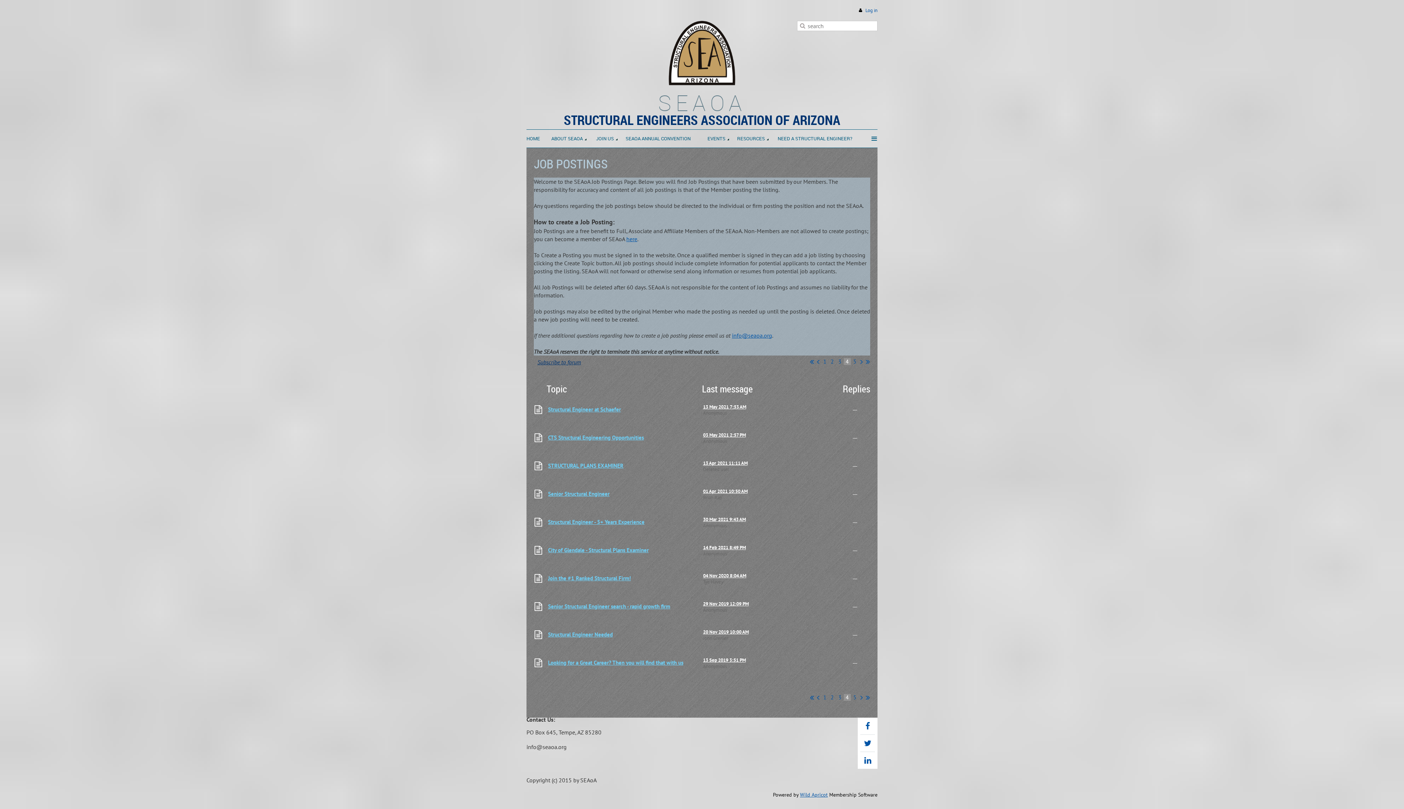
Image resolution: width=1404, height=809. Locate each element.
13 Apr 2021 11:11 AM (725, 463)
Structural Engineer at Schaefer (584, 409)
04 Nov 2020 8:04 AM (724, 576)
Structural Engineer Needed (580, 634)
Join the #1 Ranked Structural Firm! (589, 578)
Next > (861, 361)
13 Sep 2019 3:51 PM (724, 660)
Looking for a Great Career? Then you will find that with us (615, 662)
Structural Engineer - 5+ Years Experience (596, 522)
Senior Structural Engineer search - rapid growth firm (609, 606)
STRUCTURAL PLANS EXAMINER (585, 465)
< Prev (818, 361)
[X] (867, 743)
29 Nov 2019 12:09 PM (726, 604)
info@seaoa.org (752, 335)
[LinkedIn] (867, 760)
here (631, 239)
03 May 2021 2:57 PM (724, 435)
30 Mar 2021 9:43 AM (724, 519)
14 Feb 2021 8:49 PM (724, 547)
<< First (812, 361)
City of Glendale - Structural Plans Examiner (598, 550)
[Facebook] (867, 726)
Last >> (868, 361)
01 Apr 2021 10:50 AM (725, 491)
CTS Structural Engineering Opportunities (596, 437)
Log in (871, 10)
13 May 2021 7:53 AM (724, 407)
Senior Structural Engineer (578, 493)
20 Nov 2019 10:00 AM (726, 632)
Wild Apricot (814, 794)
